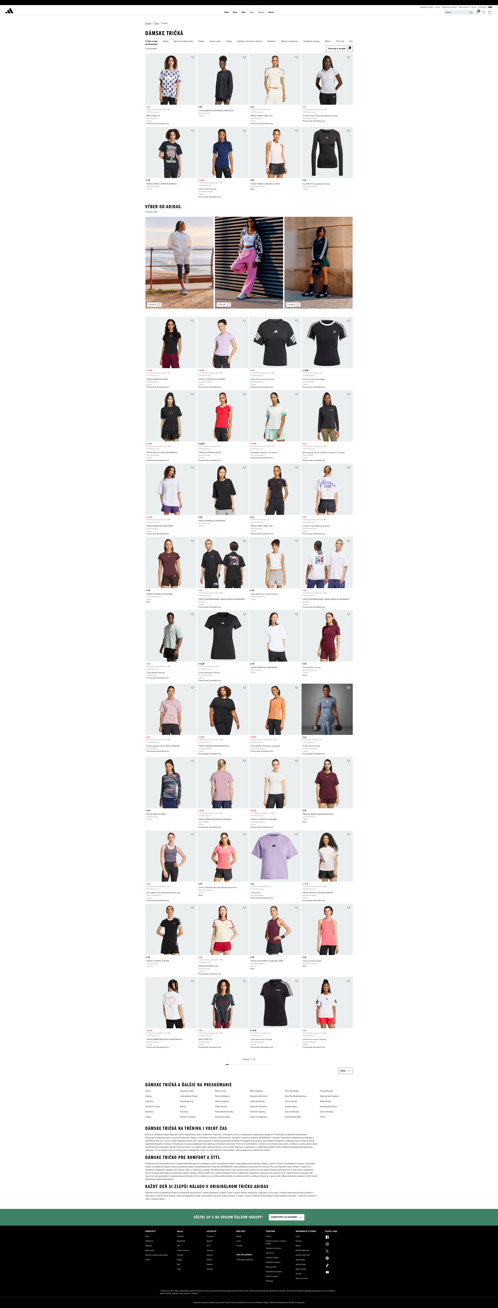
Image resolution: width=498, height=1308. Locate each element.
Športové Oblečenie (258, 1096)
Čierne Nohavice (222, 1096)
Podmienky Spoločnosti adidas (281, 1302)
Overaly (148, 1096)
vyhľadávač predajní (426, 7)
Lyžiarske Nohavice (258, 1107)
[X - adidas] (339, 1251)
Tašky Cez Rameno (258, 1117)
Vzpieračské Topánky (329, 1096)
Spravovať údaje (223, 1302)
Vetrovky (184, 1112)
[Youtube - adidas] (339, 1272)
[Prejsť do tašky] (490, 12)
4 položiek (291, 304)
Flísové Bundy (326, 1091)
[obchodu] (9, 11)
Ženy (235, 12)
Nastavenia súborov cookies (204, 1302)
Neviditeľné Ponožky (224, 1112)
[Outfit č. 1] (179, 263)
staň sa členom (464, 7)
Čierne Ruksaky (292, 1112)
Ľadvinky (149, 1101)
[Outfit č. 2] (249, 263)
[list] (249, 41)
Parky (148, 1091)
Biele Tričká (220, 1091)
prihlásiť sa (482, 7)
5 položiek (152, 304)
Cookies (233, 1302)
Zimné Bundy (291, 1101)
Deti (243, 12)
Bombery (149, 1112)
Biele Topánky (256, 1091)
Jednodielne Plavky (189, 1096)
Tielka (148, 1117)
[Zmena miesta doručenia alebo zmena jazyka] (490, 7)
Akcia (271, 12)
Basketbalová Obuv (328, 1107)
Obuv (252, 12)
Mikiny (183, 1107)
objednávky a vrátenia (449, 7)
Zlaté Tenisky (221, 1107)
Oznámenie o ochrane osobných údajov (253, 1302)
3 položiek (222, 304)
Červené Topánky (257, 1112)
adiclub (473, 7)
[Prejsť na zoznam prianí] (483, 12)
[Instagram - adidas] (339, 1244)
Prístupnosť (300, 1302)
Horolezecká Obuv (293, 1117)
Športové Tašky (187, 1091)
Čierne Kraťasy (326, 1112)
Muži (226, 12)
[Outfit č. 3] (318, 263)
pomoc (437, 7)
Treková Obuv (291, 1107)
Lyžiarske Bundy (257, 1101)
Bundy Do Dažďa (222, 1117)
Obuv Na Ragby (292, 1091)
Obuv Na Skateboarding (295, 1096)
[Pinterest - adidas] (339, 1258)
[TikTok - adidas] (339, 1265)
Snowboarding (186, 1101)
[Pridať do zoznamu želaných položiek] (192, 57)
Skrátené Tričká (152, 1107)
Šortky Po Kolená (188, 1117)
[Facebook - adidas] (339, 1237)
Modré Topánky (222, 1101)
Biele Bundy (325, 1101)
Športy (261, 12)
